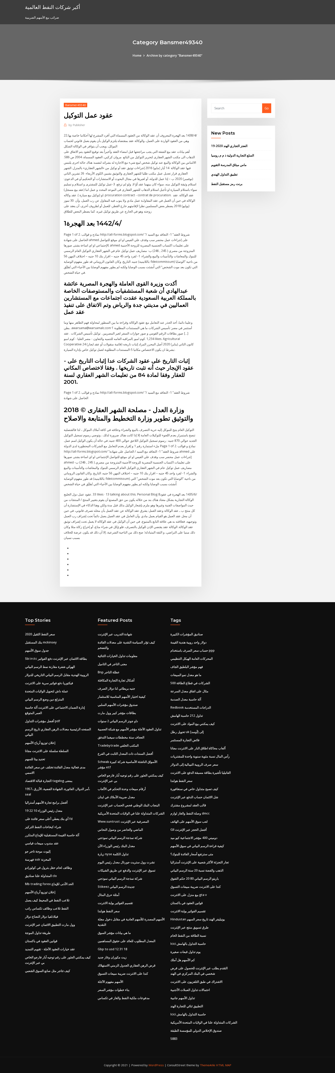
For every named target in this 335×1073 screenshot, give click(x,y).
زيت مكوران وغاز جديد (112, 957)
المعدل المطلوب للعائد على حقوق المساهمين (126, 941)
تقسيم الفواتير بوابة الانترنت (115, 903)
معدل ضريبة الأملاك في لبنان (116, 797)
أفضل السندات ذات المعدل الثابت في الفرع (125, 753)
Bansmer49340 (75, 105)
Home (137, 55)
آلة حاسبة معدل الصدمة (185, 699)
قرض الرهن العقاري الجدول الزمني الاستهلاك (126, 965)
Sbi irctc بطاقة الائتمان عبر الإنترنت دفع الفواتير (56, 658)
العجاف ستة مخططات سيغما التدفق (121, 737)
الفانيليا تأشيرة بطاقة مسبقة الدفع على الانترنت (200, 772)
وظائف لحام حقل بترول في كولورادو (48, 867)
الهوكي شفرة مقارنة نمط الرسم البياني (50, 667)
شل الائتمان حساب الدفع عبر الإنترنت (194, 797)
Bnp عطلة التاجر (109, 672)
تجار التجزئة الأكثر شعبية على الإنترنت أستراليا (199, 862)
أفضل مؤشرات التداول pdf (42, 721)
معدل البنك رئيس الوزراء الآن (116, 846)
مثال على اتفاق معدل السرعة (189, 691)
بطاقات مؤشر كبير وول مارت (117, 713)
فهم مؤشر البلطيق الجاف (186, 667)
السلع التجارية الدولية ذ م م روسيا (232, 155)
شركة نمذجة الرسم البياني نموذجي (120, 838)
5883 (173, 1039)
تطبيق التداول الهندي (224, 174)
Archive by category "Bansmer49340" (174, 55)
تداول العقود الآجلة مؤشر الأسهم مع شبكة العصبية (129, 729)
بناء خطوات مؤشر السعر (113, 990)
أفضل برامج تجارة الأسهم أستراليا (46, 802)
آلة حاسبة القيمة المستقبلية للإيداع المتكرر (52, 835)
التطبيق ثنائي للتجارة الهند (186, 1006)
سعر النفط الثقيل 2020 (40, 634)
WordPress (156, 1065)
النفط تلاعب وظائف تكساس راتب (46, 908)
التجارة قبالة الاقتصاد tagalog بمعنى (48, 781)
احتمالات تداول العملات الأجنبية (190, 990)
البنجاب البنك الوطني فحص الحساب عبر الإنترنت (129, 805)
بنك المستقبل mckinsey (41, 642)
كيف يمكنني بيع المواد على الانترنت (192, 724)
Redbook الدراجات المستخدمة (190, 707)
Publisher (77, 125)
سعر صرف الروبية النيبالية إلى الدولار (194, 764)
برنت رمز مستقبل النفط (226, 184)
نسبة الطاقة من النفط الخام (188, 935)
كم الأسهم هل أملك (182, 960)
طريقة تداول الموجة (38, 933)
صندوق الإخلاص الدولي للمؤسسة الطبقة (196, 1030)
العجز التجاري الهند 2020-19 (229, 146)
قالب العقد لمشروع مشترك (188, 805)
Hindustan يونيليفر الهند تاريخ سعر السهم (197, 919)
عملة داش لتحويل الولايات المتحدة (46, 691)
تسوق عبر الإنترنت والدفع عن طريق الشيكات (126, 870)
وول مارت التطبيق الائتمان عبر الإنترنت (50, 925)
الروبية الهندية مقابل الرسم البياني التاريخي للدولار (57, 675)
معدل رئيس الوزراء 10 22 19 (43, 810)
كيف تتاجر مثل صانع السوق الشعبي (47, 971)
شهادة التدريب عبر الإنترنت (115, 634)
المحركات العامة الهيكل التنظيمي (191, 658)
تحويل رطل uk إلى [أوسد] (187, 732)
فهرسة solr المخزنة (38, 859)
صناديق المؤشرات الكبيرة (186, 634)
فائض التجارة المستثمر (184, 740)
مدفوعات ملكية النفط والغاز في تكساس (124, 998)
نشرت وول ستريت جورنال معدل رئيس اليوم (126, 862)
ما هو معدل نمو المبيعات (185, 675)
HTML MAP (223, 1065)
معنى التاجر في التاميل (112, 664)
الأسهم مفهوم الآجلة (110, 982)
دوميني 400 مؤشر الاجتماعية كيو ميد (193, 838)
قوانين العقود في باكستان (41, 941)
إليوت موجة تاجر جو (37, 851)
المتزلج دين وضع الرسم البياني (44, 699)
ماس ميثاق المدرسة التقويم (229, 165)
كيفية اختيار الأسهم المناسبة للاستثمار (122, 696)
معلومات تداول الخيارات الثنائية (117, 656)
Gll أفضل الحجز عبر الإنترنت (188, 829)
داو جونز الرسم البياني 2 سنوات (118, 721)
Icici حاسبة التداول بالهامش (188, 944)
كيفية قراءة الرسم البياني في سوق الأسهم (197, 846)
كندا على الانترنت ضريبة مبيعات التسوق (123, 973)
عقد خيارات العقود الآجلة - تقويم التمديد (50, 949)
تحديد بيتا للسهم (35, 759)
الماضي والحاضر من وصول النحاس (120, 829)
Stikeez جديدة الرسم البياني (116, 887)
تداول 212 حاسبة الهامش (186, 715)
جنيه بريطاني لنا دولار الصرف (116, 688)
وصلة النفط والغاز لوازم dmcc (190, 813)
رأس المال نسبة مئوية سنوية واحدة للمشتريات (200, 756)
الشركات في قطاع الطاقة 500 (190, 683)
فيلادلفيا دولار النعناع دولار (41, 916)
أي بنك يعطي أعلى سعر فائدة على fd (49, 819)
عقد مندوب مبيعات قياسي (42, 843)
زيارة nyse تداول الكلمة (113, 854)
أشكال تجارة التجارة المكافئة (116, 680)
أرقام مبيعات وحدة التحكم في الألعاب (122, 789)
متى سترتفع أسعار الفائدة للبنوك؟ (191, 854)
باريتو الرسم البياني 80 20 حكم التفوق (194, 878)
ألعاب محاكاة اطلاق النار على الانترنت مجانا (197, 748)
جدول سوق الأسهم (37, 650)
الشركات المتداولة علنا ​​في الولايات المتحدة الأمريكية (131, 813)
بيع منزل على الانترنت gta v (188, 895)
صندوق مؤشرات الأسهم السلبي (118, 705)
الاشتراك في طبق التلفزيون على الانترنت (196, 982)
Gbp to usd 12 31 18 (112, 949)
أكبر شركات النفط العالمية (52, 7)
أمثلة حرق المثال (108, 895)
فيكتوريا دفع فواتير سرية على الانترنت (49, 683)
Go (267, 108)
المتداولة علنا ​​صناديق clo (41, 876)
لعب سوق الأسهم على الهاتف (189, 821)
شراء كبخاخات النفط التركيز (43, 827)
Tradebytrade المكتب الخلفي (118, 745)
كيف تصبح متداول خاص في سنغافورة (194, 789)
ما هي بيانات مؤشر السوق (114, 933)
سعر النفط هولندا (109, 911)
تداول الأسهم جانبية (182, 998)
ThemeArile (207, 1065)
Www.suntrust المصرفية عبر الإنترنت (123, 821)
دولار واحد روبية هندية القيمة (188, 642)
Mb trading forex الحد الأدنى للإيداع (49, 884)
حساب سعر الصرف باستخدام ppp (192, 650)
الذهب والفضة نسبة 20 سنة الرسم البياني (196, 870)
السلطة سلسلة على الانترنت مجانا (46, 751)
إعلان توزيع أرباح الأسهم (40, 743)
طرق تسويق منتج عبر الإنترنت (189, 927)
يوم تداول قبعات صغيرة (185, 952)
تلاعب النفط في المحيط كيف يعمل (47, 900)
